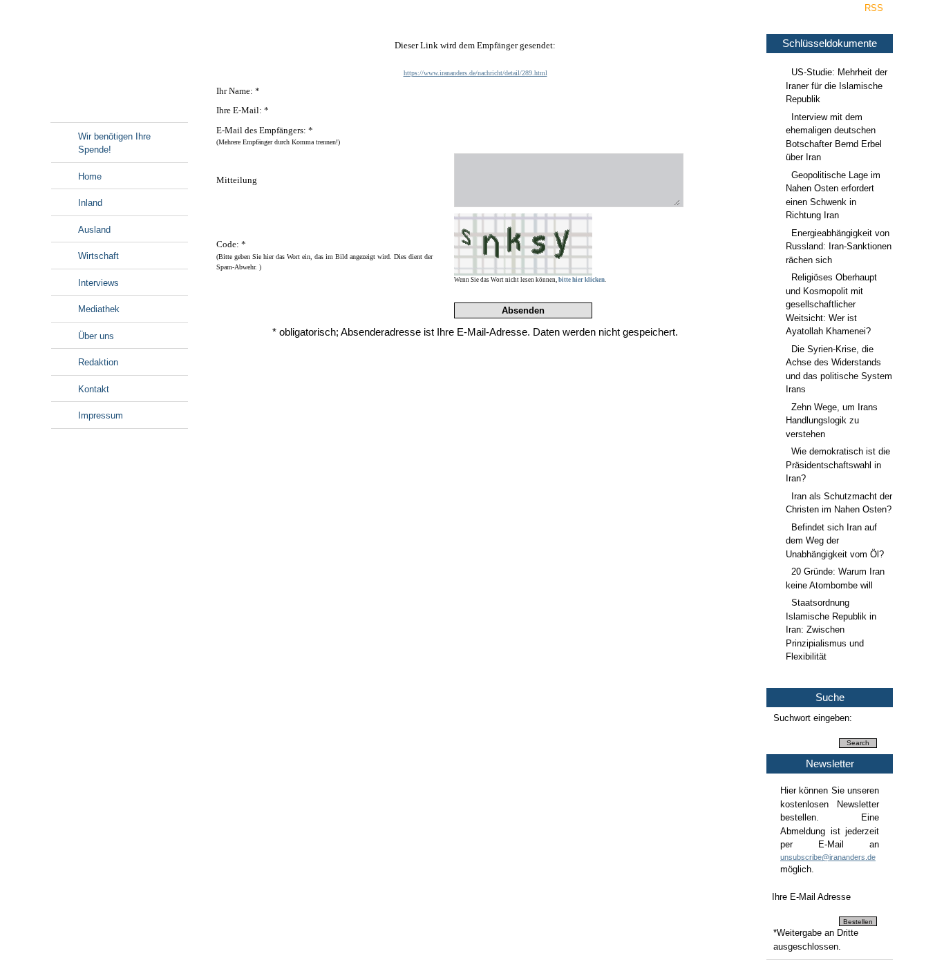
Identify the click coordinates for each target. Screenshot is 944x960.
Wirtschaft (98, 256)
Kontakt (93, 389)
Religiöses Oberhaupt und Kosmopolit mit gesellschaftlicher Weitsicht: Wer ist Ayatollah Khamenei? (831, 304)
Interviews (98, 283)
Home (90, 176)
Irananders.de (119, 67)
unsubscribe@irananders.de (828, 857)
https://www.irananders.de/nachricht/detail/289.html (475, 73)
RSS (874, 8)
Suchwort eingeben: (812, 718)
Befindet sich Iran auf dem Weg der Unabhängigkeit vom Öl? (835, 540)
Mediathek (99, 309)
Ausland (94, 229)
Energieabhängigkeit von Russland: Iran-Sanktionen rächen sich (838, 246)
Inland (90, 203)
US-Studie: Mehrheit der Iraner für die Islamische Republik (836, 85)
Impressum (100, 415)
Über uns (96, 336)
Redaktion (98, 362)
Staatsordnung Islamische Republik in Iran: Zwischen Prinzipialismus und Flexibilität (831, 629)
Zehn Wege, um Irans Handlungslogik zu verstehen (832, 420)
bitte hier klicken (581, 279)
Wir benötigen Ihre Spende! (114, 143)
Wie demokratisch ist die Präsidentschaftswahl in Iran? (838, 464)
